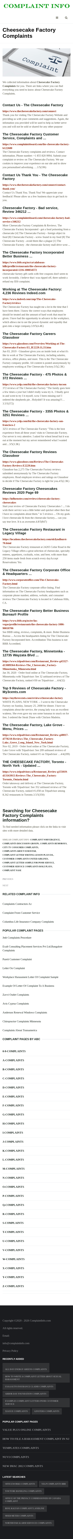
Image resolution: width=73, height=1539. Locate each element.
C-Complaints (13, 1078)
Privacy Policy (10, 1350)
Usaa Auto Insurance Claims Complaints (29, 1386)
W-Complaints (14, 1259)
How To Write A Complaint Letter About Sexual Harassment (33, 1378)
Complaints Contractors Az (17, 903)
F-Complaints (13, 1105)
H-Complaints (13, 1123)
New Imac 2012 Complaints (23, 1466)
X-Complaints (13, 1268)
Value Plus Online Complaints (27, 1429)
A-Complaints (13, 1060)
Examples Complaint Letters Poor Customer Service (31, 1402)
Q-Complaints (13, 1205)
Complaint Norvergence (45, 840)
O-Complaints (13, 1186)
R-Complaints (13, 1214)
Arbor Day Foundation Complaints (25, 1394)
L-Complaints (13, 1159)
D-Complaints (13, 1087)
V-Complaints (13, 1250)
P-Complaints (13, 1195)
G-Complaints (13, 1114)
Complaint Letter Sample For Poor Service (28, 863)
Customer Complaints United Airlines (25, 859)
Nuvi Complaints (16, 1457)
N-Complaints (13, 1177)
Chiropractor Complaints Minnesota (22, 1021)
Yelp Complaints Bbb (53, 1484)
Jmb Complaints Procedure (17, 937)
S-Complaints (13, 1223)
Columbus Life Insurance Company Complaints (28, 921)
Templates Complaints (21, 1448)
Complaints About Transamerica (20, 1030)
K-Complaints (13, 1150)
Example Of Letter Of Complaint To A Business (28, 985)
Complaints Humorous (53, 843)
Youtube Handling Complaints (23, 1491)
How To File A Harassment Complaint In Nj (36, 1438)
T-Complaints (13, 1232)
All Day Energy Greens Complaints (26, 1369)
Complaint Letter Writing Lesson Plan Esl (28, 855)
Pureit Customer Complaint (17, 959)
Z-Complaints (13, 1286)
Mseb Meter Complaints (19, 1516)
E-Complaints (13, 1096)
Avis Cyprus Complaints (16, 1003)
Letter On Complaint (14, 968)
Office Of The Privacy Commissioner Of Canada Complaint (33, 1499)
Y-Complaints (13, 1277)
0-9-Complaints (14, 1051)
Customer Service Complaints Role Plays (27, 866)
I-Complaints (13, 1132)
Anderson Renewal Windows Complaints (25, 1012)
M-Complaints (14, 1168)
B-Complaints (13, 1069)
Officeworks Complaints (20, 1484)
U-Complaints (13, 1241)
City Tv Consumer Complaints (20, 847)
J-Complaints (13, 1141)
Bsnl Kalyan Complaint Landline (24, 1508)
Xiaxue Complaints (16, 1411)
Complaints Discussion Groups (21, 843)
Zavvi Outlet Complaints (16, 994)
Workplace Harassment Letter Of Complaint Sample (30, 977)
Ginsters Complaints (46, 1411)
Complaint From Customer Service (21, 912)
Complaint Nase (12, 870)
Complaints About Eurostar (19, 851)
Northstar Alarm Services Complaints (28, 1523)
